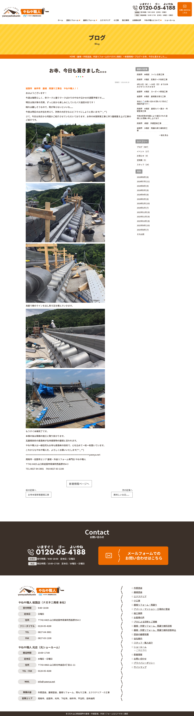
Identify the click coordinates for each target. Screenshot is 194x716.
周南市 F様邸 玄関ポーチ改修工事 (152, 79)
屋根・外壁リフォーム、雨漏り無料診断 (153, 625)
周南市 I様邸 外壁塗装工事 (149, 123)
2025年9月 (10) (143, 225)
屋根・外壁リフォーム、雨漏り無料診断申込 (155, 630)
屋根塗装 (138, 592)
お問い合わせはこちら (184, 11)
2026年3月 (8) (143, 199)
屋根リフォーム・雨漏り (145, 604)
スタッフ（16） (143, 164)
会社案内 (138, 638)
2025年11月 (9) (143, 216)
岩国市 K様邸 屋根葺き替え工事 (151, 96)
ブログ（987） (143, 147)
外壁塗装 (138, 588)
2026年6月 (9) (143, 186)
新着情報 (138, 654)
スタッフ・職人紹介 (143, 642)
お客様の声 (136, 20)
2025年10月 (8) (143, 221)
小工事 (116, 20)
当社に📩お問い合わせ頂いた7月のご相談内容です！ (152, 102)
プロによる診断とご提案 (145, 621)
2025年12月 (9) (143, 212)
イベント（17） (143, 151)
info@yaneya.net (46, 681)
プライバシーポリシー (144, 662)
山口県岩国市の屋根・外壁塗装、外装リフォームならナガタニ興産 (100, 713)
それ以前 (140, 234)
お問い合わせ (97, 537)
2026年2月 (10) (143, 203)
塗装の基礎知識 (141, 634)
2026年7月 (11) (143, 181)
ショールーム (170, 20)
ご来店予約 (141, 650)
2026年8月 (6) (143, 177)
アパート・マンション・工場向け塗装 (152, 609)
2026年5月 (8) (143, 190)
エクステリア (105, 20)
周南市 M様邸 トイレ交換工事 (150, 74)
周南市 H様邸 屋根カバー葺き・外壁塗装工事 (152, 109)
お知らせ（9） (143, 155)
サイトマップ (140, 667)
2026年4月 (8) (143, 194)
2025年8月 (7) (143, 229)
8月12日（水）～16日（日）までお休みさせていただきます (152, 85)
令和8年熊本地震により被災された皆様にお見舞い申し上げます (152, 117)
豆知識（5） (142, 160)
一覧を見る (163, 135)
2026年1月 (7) (143, 207)
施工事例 (125, 20)
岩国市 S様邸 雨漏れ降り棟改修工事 (152, 129)
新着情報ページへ (79, 484)
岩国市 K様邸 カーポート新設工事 (152, 91)
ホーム (60, 20)
